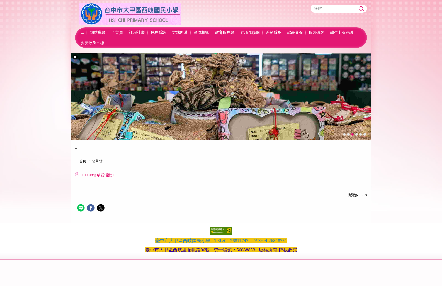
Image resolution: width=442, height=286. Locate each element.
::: (82, 32)
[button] (75, 56)
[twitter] (101, 208)
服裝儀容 (316, 32)
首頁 (82, 161)
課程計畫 (137, 32)
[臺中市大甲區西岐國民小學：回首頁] (130, 14)
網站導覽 (97, 32)
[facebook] (91, 208)
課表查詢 (295, 32)
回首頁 (117, 32)
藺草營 (97, 161)
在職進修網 (250, 32)
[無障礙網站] (221, 230)
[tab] (344, 134)
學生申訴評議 (341, 32)
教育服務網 (224, 32)
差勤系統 (273, 32)
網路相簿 (201, 32)
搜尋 (362, 9)
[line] (81, 208)
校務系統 (158, 32)
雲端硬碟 (179, 32)
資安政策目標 (92, 42)
